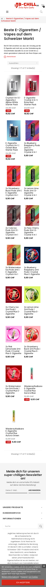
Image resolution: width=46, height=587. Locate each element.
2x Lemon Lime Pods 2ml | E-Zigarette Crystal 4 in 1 (31, 191)
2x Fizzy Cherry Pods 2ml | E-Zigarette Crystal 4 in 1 (31, 231)
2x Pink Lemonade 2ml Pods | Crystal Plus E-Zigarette (13, 350)
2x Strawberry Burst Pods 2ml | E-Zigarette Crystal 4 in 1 (14, 191)
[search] (40, 526)
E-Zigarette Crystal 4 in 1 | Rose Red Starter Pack (31, 101)
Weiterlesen (10, 57)
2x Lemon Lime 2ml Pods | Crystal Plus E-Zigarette (31, 310)
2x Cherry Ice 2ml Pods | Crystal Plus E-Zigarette (13, 310)
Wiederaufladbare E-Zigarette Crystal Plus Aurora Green (14, 432)
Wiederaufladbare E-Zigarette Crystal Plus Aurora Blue (32, 389)
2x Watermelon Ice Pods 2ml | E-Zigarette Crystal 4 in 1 (13, 270)
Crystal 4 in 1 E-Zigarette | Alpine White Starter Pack (13, 101)
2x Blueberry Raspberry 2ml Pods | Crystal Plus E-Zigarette (32, 270)
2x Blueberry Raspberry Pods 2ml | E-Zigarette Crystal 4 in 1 (32, 147)
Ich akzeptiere (23, 582)
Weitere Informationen (10, 577)
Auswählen (23, 63)
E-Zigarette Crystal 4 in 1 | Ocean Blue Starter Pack (12, 146)
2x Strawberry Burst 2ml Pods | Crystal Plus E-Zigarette (32, 350)
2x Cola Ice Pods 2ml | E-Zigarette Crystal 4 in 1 (12, 231)
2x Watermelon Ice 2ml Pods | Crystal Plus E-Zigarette (13, 389)
